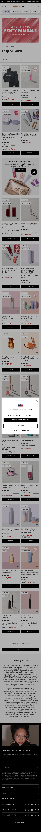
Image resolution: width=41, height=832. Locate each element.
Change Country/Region (20, 430)
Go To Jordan (20, 425)
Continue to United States (20, 419)
